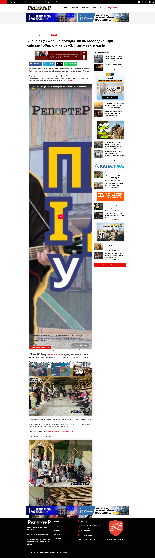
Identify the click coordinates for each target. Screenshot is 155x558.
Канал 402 (97, 8)
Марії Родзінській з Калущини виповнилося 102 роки (113, 184)
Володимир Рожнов (53, 355)
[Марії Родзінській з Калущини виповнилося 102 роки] (98, 185)
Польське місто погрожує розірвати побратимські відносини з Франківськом (112, 144)
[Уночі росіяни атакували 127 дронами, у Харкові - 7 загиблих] (98, 67)
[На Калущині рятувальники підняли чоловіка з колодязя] (98, 59)
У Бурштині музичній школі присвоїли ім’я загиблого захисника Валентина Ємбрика (114, 246)
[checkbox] (151, 548)
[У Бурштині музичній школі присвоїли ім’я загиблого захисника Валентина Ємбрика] (98, 246)
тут (91, 357)
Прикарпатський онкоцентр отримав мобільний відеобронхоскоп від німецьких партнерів (114, 154)
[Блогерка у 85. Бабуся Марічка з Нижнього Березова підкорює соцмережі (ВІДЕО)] (98, 255)
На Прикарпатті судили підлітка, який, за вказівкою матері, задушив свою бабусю (114, 113)
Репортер (70, 80)
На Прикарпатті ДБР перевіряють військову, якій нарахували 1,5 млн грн (114, 215)
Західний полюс (114, 8)
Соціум (54, 35)
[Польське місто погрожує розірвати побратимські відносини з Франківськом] (98, 144)
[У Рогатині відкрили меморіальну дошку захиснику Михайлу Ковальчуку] (98, 206)
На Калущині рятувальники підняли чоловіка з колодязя (113, 57)
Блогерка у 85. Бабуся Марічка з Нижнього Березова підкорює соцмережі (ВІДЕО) (114, 255)
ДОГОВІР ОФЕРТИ (63, 552)
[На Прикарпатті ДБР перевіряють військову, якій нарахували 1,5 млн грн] (98, 215)
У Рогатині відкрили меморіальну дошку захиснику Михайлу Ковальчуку (115, 206)
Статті (66, 8)
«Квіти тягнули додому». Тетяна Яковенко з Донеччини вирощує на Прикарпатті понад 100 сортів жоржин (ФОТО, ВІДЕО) (114, 175)
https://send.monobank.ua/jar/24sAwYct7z (59, 431)
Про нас (85, 8)
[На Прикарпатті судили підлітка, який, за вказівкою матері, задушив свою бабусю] (98, 113)
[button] (35, 64)
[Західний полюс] (105, 8)
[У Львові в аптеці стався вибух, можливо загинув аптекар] (98, 105)
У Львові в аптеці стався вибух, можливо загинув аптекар (114, 104)
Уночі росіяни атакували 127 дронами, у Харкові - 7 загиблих (114, 65)
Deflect (122, 539)
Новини (74, 8)
